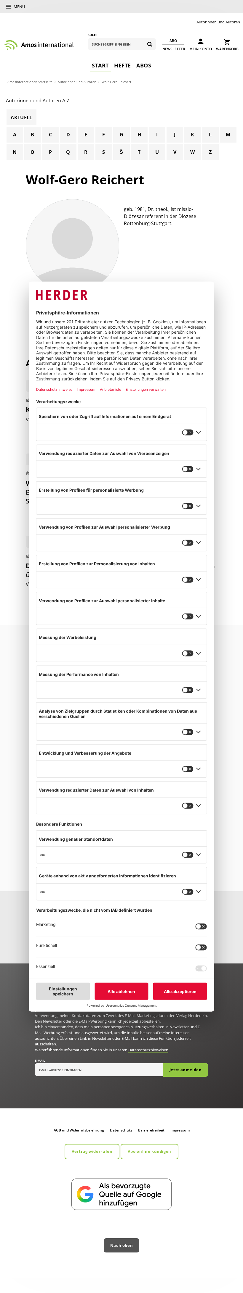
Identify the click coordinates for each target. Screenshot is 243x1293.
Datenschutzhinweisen (148, 1050)
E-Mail (40, 1060)
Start (100, 65)
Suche (93, 35)
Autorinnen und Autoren (218, 22)
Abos (143, 65)
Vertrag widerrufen (92, 1151)
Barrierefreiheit (151, 1130)
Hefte (122, 65)
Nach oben (121, 1245)
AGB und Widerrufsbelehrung (79, 1130)
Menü (19, 6)
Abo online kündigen (149, 1151)
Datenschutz (121, 1130)
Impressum (180, 1130)
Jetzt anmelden (186, 1069)
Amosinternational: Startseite (29, 82)
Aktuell (21, 117)
